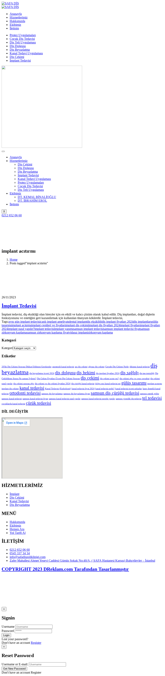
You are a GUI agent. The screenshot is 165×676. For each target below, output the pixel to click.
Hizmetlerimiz (19, 160)
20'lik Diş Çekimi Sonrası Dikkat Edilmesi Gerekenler (27, 367)
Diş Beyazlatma (20, 49)
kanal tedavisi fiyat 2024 (83, 389)
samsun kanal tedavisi (12, 399)
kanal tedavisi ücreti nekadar (128, 389)
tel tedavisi (152, 398)
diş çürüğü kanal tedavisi (82, 383)
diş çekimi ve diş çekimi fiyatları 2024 (52, 383)
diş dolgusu (65, 372)
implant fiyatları (130, 325)
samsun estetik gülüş (149, 394)
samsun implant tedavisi (88, 329)
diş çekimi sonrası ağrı (23, 383)
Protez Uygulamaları (23, 35)
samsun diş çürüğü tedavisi (115, 393)
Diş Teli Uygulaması (23, 42)
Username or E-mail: (15, 664)
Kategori (7, 348)
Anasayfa (16, 157)
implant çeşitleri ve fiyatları (48, 325)
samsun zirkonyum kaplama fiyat (48, 332)
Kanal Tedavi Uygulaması (26, 53)
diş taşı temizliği (146, 373)
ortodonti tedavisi (25, 393)
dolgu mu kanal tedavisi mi (108, 383)
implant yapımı (63, 329)
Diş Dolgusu (18, 46)
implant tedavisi (44, 329)
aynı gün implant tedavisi (24, 321)
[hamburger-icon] (3, 151)
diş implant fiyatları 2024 (117, 321)
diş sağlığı (129, 372)
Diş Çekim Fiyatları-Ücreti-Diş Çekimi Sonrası (58, 378)
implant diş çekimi (77, 325)
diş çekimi (90, 377)
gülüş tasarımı (133, 382)
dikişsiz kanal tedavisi (140, 367)
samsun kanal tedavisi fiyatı (35, 399)
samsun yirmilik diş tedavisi (128, 399)
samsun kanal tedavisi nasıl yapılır (64, 399)
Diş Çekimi (17, 57)
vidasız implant (78, 332)
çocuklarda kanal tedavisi (13, 404)
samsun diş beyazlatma (52, 394)
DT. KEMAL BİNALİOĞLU (37, 197)
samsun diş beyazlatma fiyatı (76, 394)
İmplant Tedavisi (20, 60)
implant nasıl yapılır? (21, 329)
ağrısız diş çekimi (96, 367)
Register (36, 642)
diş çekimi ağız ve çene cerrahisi (135, 378)
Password (8, 631)
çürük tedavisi (38, 403)
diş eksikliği (94, 321)
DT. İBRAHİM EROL (32, 200)
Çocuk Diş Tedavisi (22, 38)
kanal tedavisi (32, 388)
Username (8, 626)
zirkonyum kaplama (100, 332)
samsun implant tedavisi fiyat (121, 329)
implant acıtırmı (21, 325)
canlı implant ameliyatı (54, 321)
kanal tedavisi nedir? (104, 389)
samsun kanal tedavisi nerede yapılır (98, 399)
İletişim (14, 204)
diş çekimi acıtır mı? (109, 378)
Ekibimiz (15, 193)
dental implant (78, 321)
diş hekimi (85, 372)
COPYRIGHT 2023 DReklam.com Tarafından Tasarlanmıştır (65, 569)
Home (14, 259)
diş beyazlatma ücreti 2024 (41, 373)
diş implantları (142, 321)
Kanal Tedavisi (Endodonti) (58, 389)
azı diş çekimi (81, 367)
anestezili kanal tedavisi (63, 367)
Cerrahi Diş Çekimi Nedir (117, 367)
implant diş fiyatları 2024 (104, 325)
